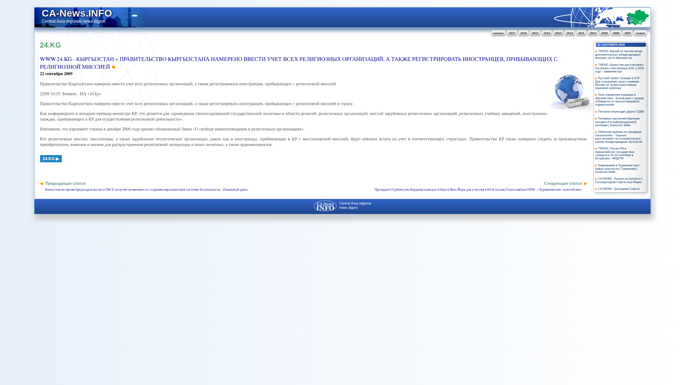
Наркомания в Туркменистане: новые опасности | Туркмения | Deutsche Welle (617, 169)
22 (598, 44)
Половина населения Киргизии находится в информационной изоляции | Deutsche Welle (617, 122)
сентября (609, 44)
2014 (547, 33)
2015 (535, 33)
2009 (604, 33)
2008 (616, 33)
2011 (581, 33)
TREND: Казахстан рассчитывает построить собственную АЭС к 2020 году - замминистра (619, 68)
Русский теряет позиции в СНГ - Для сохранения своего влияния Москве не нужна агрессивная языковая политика (618, 83)
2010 (593, 33)
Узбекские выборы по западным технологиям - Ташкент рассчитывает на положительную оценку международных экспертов (618, 136)
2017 (512, 33)
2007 (628, 33)
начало (498, 33)
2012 (570, 33)
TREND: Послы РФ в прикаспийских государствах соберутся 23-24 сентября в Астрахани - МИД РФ (615, 153)
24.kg (49, 158)
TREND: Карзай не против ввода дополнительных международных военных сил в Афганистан (618, 54)
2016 (523, 33)
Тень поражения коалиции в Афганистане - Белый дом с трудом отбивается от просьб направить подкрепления (619, 99)
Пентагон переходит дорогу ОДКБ (621, 111)
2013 (558, 33)
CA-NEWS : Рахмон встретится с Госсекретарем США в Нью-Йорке (619, 180)
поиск (640, 33)
